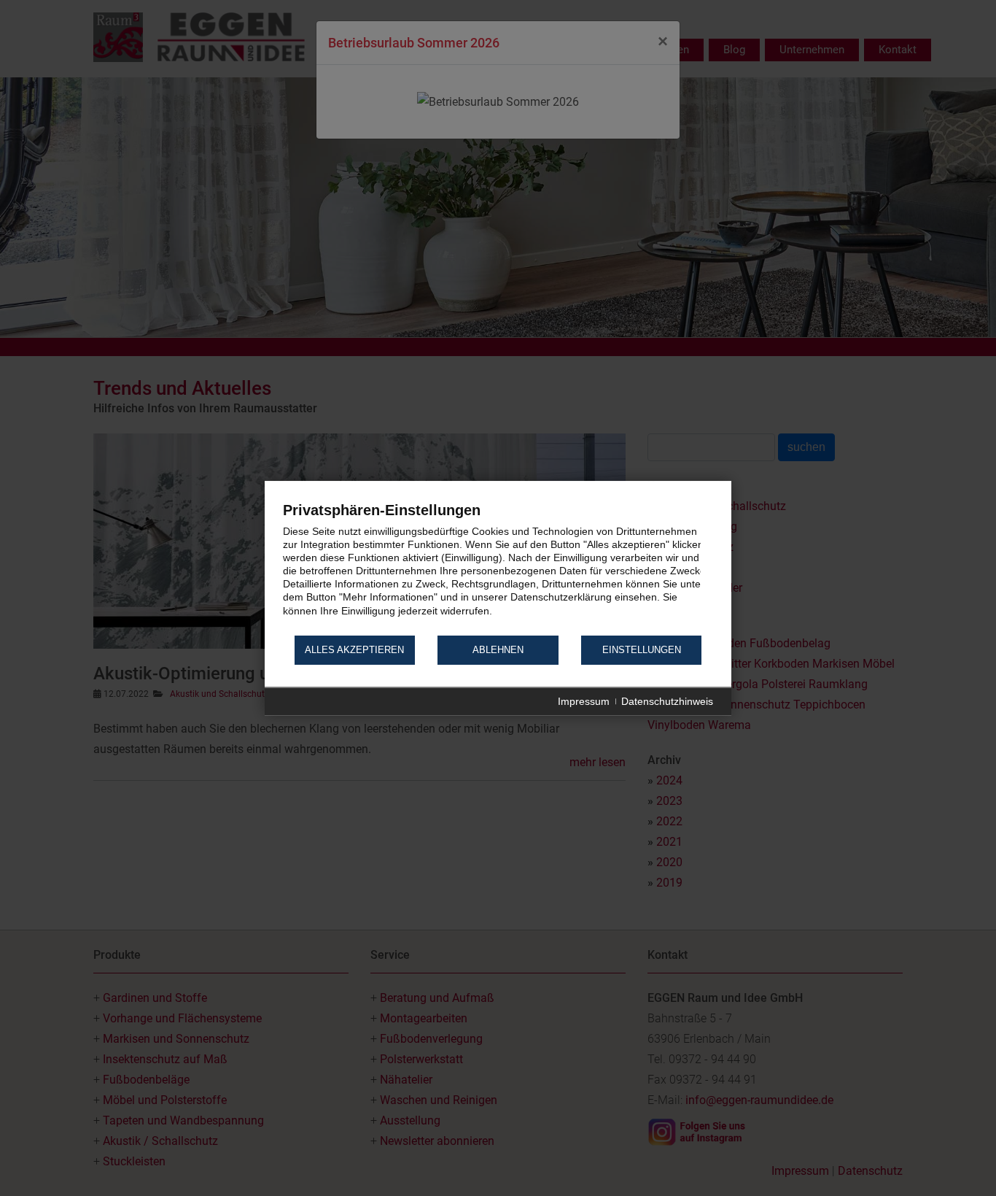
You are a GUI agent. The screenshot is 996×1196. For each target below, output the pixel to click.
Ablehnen (498, 650)
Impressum (584, 701)
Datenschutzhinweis (667, 701)
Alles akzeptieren (354, 650)
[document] (498, 567)
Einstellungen (641, 650)
